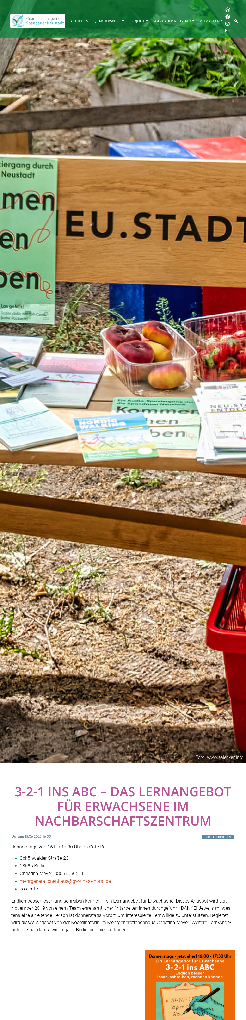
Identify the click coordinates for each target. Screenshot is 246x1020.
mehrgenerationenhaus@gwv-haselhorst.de (65, 881)
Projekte (137, 21)
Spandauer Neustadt (172, 21)
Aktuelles (79, 21)
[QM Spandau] (37, 21)
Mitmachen (209, 21)
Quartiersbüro (107, 21)
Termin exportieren (217, 837)
